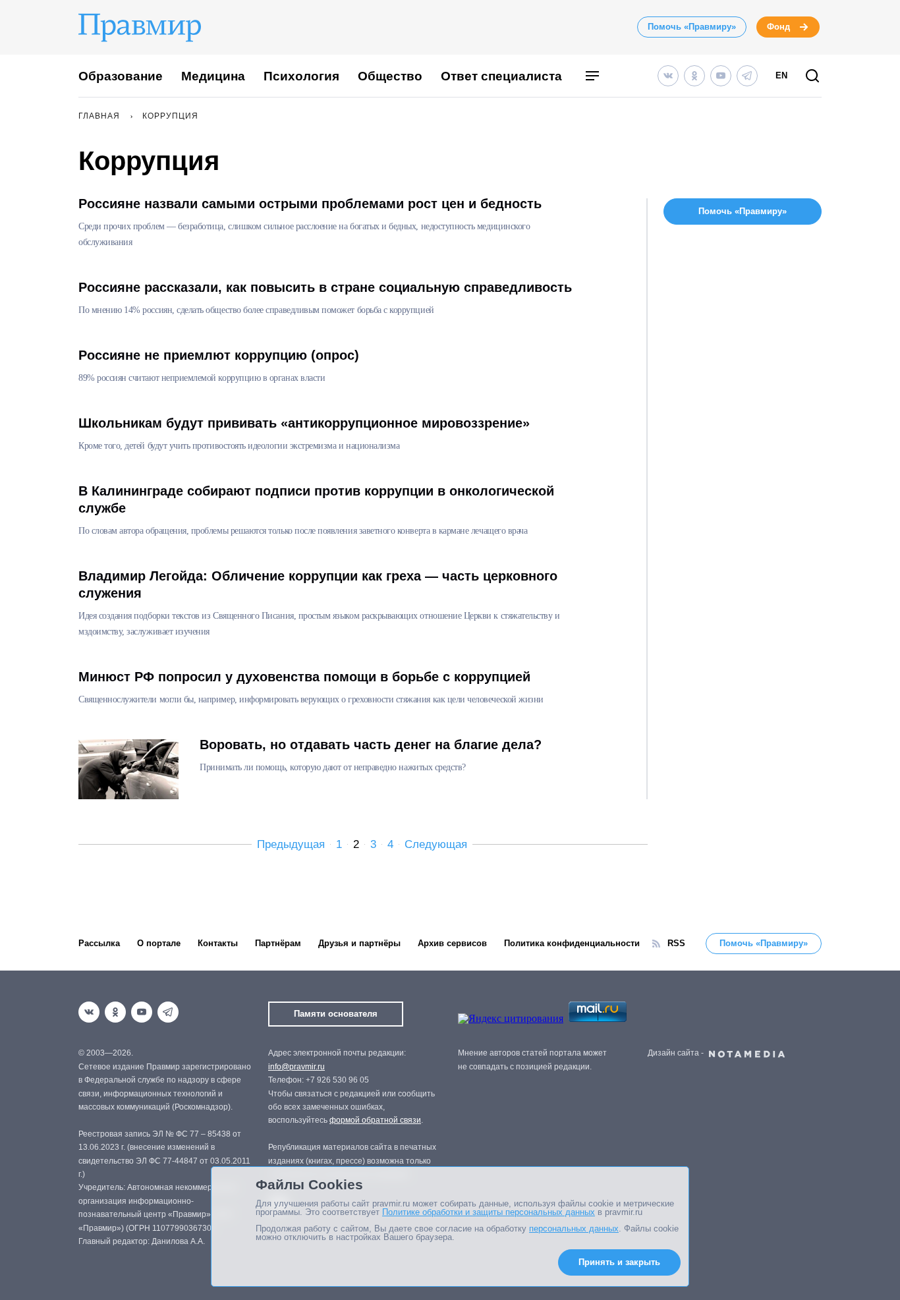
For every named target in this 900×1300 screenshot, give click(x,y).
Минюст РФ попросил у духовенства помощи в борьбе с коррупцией (304, 676)
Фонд (778, 27)
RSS (676, 943)
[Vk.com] (668, 75)
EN (781, 75)
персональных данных (574, 1228)
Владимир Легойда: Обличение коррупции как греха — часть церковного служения (317, 584)
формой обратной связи (375, 1120)
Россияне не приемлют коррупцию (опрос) (218, 355)
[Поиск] (812, 77)
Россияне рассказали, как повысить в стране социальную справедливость (325, 287)
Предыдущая (291, 844)
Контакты (218, 943)
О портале (159, 943)
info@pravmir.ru (296, 1066)
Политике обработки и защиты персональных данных (488, 1212)
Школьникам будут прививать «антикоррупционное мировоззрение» (304, 423)
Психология (301, 76)
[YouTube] (720, 75)
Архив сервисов (452, 943)
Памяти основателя (336, 1014)
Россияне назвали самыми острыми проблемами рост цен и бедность (310, 203)
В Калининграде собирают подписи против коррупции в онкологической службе (316, 499)
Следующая (436, 844)
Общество (390, 76)
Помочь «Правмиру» (692, 27)
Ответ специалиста (501, 76)
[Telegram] (747, 75)
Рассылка (99, 943)
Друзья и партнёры (359, 943)
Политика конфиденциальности (572, 943)
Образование (120, 76)
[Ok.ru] (694, 75)
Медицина (213, 76)
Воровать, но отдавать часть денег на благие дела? (371, 744)
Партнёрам (278, 943)
